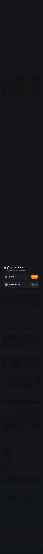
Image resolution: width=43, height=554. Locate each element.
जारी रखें (34, 284)
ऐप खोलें (34, 277)
